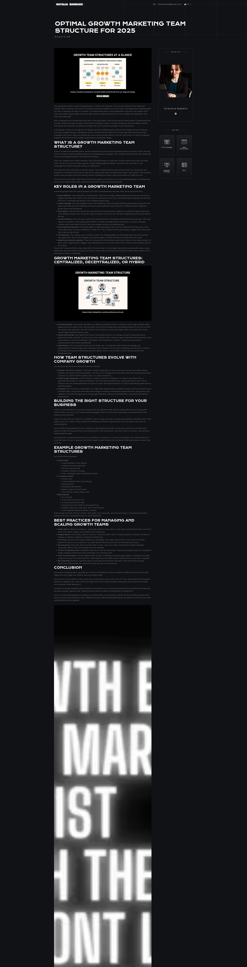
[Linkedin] (175, 114)
